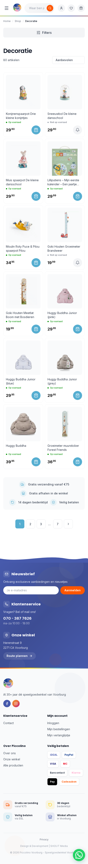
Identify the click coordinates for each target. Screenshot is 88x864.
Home (7, 21)
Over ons (9, 753)
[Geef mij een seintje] (77, 129)
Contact (8, 723)
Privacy (44, 839)
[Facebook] (7, 703)
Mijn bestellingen (58, 729)
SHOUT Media (59, 846)
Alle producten (13, 765)
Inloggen (53, 723)
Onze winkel (11, 759)
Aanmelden (72, 590)
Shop (18, 21)
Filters (47, 33)
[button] (79, 855)
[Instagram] (16, 703)
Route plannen (17, 656)
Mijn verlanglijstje (58, 735)
